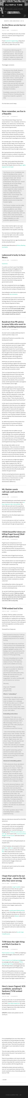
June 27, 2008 (5, 30)
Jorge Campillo (16, 887)
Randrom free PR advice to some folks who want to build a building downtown (14, 324)
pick (3, 849)
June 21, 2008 (5, 611)
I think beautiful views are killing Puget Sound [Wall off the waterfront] (13, 534)
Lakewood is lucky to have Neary (13, 256)
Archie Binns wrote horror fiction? (14, 26)
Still (3, 851)
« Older (4, 1079)
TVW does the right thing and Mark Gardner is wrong (13, 944)
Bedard (17, 916)
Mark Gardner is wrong (8, 952)
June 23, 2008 (5, 260)
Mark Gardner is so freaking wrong (11, 960)
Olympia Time (14, 5)
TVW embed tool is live (12, 608)
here (6, 848)
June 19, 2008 (5, 883)
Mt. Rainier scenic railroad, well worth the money (12, 491)
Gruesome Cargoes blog (11, 40)
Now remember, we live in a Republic (13, 112)
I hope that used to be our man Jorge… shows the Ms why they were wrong (13, 878)
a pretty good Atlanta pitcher (17, 910)
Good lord (4, 263)
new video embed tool (14, 1003)
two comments (14, 294)
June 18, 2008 (5, 949)
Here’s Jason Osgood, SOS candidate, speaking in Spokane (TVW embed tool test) (13, 990)
